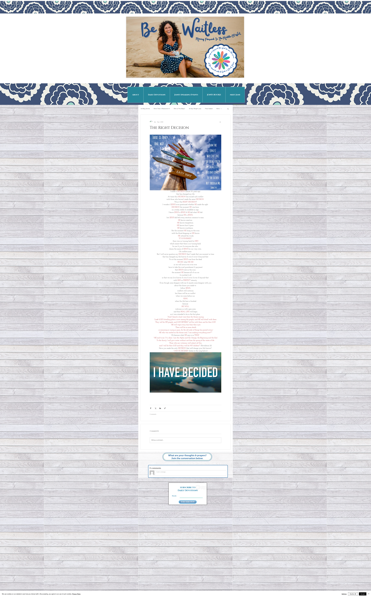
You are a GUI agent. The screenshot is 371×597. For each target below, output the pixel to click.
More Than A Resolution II (162, 109)
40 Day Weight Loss (195, 109)
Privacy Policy (76, 594)
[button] (228, 108)
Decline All (353, 594)
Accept (363, 594)
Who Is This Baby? (179, 109)
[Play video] (185, 372)
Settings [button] (344, 594)
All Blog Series (145, 109)
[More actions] (220, 122)
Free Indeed (209, 109)
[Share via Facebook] (151, 408)
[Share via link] (165, 408)
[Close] (369, 593)
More (218, 109)
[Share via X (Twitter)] (155, 408)
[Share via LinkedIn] (160, 408)
